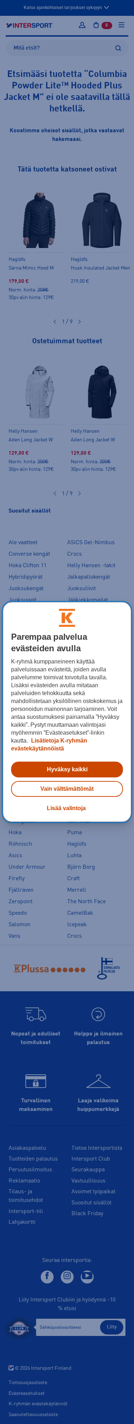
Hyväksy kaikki (67, 769)
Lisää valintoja (66, 808)
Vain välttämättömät (67, 789)
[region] (66, 712)
